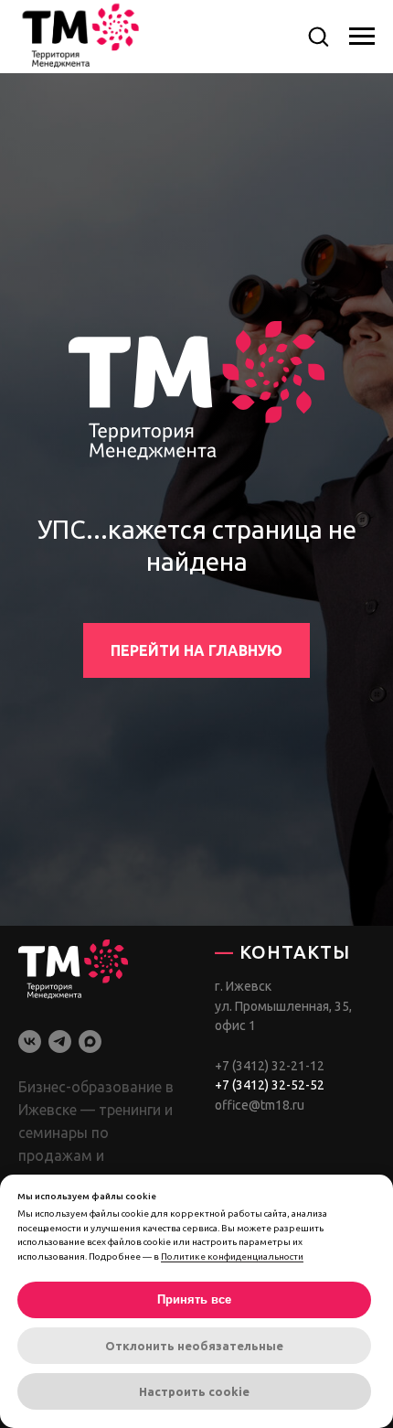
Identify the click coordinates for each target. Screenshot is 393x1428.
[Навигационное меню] (362, 36)
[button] (318, 36)
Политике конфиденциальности (232, 1256)
